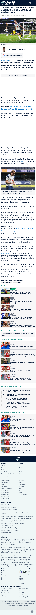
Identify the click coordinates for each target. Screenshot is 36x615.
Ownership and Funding (8, 603)
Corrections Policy (29, 603)
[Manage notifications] (32, 611)
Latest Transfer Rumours (9, 507)
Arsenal (21, 466)
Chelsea (21, 474)
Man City (21, 472)
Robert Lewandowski (6, 488)
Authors (26, 605)
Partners (9, 601)
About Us (3, 601)
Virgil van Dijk (4, 476)
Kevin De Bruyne (5, 472)
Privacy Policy (11, 605)
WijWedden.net (5, 595)
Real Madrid (22, 484)
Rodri (2, 484)
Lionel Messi (4, 490)
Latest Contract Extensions (9, 509)
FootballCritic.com (23, 588)
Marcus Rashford (5, 482)
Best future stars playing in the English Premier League (16, 518)
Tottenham (22, 470)
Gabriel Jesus (4, 468)
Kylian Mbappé (5, 492)
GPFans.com (22, 590)
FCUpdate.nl (4, 590)
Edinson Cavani (6, 253)
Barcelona (21, 486)
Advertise (15, 601)
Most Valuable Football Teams (10, 530)
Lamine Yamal (5, 498)
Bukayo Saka (4, 478)
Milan (20, 482)
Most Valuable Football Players (10, 528)
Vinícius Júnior (5, 496)
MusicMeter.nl (22, 592)
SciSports (17, 552)
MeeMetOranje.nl (23, 597)
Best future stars (6, 532)
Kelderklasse (22, 595)
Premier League (18, 280)
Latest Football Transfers (9, 505)
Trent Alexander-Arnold (7, 474)
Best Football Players (7, 525)
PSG (20, 490)
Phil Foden (4, 470)
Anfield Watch (5, 597)
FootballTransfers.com (7, 588)
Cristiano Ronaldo (6, 494)
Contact (33, 601)
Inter (20, 488)
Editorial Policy (19, 603)
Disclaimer (19, 605)
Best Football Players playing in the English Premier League (17, 516)
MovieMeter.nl (5, 592)
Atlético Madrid (23, 494)
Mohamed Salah (5, 480)
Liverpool (21, 476)
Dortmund (21, 478)
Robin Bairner (12, 49)
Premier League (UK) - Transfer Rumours (13, 523)
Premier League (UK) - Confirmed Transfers (13, 521)
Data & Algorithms (24, 601)
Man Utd (21, 468)
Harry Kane (5, 60)
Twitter (22, 161)
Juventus (21, 480)
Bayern (20, 492)
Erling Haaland (5, 466)
